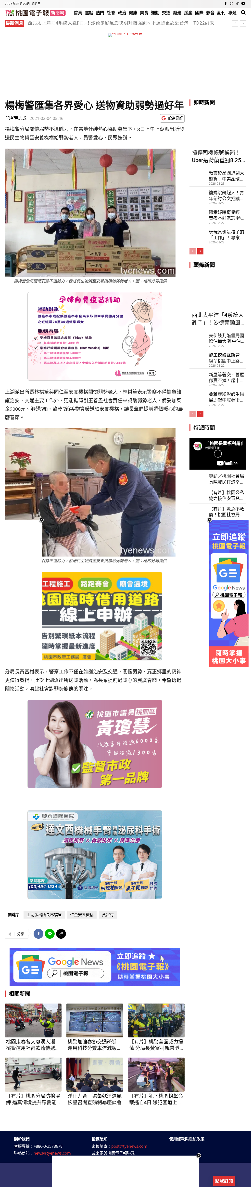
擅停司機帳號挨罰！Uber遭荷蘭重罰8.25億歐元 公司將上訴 (216, 157)
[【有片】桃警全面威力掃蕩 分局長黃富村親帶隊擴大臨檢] (156, 1021)
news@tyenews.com (52, 1153)
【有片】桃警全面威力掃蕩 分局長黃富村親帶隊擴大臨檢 (156, 1045)
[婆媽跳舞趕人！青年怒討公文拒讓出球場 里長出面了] (197, 194)
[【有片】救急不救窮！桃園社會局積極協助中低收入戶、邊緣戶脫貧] (197, 511)
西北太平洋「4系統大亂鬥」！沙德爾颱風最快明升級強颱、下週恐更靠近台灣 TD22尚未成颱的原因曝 (121, 26)
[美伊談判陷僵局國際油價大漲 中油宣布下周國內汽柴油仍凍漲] (197, 337)
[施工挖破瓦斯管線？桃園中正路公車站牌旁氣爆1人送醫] (197, 356)
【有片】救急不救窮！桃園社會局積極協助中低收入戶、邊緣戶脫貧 (226, 512)
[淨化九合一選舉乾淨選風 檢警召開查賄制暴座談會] (94, 1075)
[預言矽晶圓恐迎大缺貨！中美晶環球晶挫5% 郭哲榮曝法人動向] (197, 174)
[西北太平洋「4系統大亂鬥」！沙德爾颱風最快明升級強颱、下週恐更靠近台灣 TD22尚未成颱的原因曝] (217, 292)
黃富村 (108, 914)
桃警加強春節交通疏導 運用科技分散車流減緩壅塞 (95, 1045)
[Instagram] (232, 4)
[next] (243, 23)
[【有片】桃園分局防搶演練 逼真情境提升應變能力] (33, 1075)
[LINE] (50, 934)
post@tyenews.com (129, 1146)
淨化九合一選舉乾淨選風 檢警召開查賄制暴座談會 (95, 1099)
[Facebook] (226, 4)
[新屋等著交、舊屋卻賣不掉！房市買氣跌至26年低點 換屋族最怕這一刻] (197, 376)
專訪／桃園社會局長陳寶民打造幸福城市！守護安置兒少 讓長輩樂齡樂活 (227, 479)
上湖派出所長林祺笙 (44, 914)
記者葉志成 (16, 118)
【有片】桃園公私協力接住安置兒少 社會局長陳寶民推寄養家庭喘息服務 (226, 495)
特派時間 (204, 428)
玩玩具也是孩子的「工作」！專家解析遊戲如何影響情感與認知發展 (226, 235)
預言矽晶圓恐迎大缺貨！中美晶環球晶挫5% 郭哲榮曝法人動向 (226, 176)
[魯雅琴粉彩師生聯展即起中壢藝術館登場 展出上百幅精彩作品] (197, 395)
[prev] (235, 23)
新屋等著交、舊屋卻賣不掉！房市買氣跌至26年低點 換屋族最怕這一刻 (227, 377)
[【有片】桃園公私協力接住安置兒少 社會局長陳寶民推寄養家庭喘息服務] (197, 495)
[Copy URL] (61, 934)
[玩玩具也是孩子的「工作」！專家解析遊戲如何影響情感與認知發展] (197, 233)
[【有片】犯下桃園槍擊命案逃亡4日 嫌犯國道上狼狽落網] (156, 1075)
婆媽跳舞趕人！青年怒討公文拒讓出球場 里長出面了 (82, 23)
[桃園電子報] (35, 12)
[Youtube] (243, 4)
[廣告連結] (95, 967)
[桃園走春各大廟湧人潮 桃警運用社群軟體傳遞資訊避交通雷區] (33, 1021)
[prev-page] (192, 251)
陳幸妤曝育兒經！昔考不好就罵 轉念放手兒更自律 (227, 215)
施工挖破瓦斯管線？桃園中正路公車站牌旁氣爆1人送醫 (226, 358)
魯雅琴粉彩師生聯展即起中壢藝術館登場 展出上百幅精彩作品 (227, 397)
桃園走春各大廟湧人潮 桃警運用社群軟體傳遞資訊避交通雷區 (33, 1045)
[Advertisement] (125, 1171)
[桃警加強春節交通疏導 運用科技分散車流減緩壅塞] (94, 1021)
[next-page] (200, 251)
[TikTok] (237, 4)
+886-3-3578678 (48, 1146)
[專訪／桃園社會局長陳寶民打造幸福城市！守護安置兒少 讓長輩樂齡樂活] (197, 478)
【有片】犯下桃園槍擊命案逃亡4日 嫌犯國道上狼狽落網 (156, 1099)
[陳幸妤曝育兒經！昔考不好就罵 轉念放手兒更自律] (197, 213)
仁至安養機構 (82, 914)
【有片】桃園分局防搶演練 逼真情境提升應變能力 (33, 1099)
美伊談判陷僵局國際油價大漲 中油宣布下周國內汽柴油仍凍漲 (227, 338)
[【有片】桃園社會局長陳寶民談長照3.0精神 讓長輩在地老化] (197, 528)
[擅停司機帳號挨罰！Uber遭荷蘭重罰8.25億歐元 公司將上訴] (217, 129)
